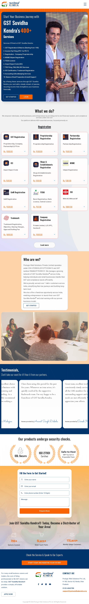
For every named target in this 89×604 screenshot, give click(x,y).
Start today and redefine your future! (44, 563)
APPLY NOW (8, 594)
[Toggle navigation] (85, 4)
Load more (44, 245)
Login (26, 97)
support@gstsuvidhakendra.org (75, 591)
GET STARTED (11, 97)
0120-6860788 (68, 588)
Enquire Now (44, 511)
